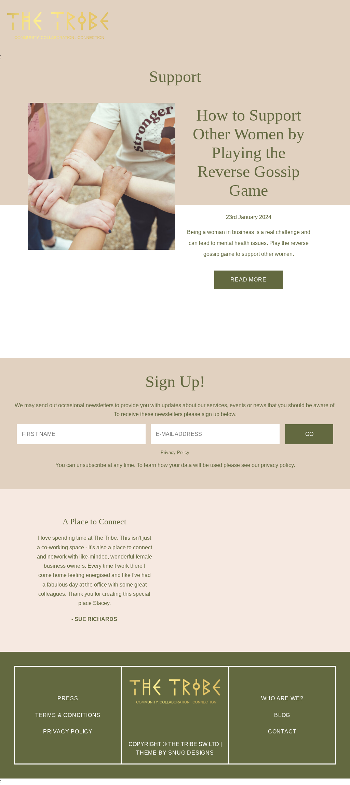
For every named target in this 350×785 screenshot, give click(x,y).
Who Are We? (282, 698)
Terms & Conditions (67, 715)
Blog (282, 715)
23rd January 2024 (248, 217)
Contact (282, 731)
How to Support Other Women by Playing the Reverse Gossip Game (249, 152)
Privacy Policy (175, 452)
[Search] (337, 56)
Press (67, 698)
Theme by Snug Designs (175, 753)
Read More (248, 280)
